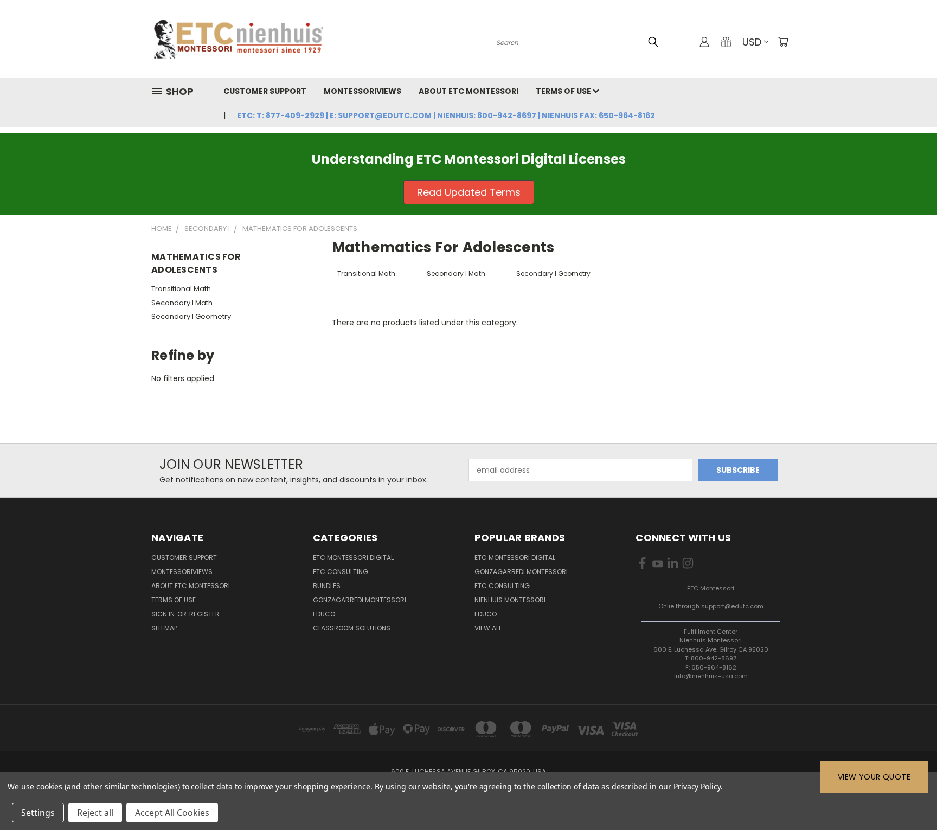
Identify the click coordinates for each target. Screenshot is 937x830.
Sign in (163, 614)
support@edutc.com (732, 606)
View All (488, 628)
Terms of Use (564, 91)
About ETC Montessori (468, 91)
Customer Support (264, 91)
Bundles (327, 585)
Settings (38, 813)
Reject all (95, 813)
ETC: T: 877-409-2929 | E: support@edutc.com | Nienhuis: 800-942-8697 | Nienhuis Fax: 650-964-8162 (446, 115)
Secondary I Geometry (191, 316)
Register (204, 614)
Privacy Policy (697, 786)
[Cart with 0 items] (783, 41)
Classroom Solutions (351, 628)
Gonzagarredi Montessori (359, 599)
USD (751, 42)
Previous (908, 796)
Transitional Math (181, 289)
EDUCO (485, 614)
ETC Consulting (340, 571)
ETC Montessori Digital (353, 557)
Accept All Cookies (172, 813)
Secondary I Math (182, 303)
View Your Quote (874, 776)
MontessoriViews (362, 91)
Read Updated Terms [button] (469, 192)
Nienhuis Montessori (509, 599)
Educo (324, 614)
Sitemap (164, 628)
